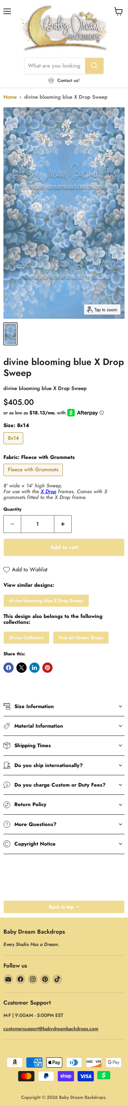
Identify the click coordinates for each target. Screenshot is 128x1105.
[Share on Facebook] (8, 668)
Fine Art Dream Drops (81, 637)
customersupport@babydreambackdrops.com (50, 1028)
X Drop (48, 491)
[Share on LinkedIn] (34, 668)
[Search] (94, 66)
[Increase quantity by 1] (63, 524)
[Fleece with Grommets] (34, 478)
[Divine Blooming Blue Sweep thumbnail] (10, 334)
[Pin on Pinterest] (47, 668)
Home (10, 97)
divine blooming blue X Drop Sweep (46, 600)
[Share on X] (21, 668)
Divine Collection (26, 637)
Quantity (12, 509)
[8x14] (14, 446)
